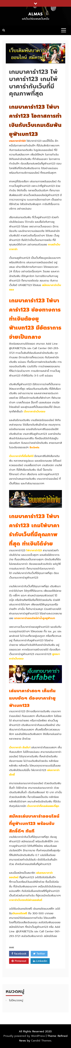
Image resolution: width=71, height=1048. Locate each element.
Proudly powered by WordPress (24, 1036)
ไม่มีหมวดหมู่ (16, 1000)
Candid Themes (41, 1041)
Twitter (40, 954)
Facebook (19, 954)
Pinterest (20, 961)
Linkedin (41, 961)
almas (35, 14)
